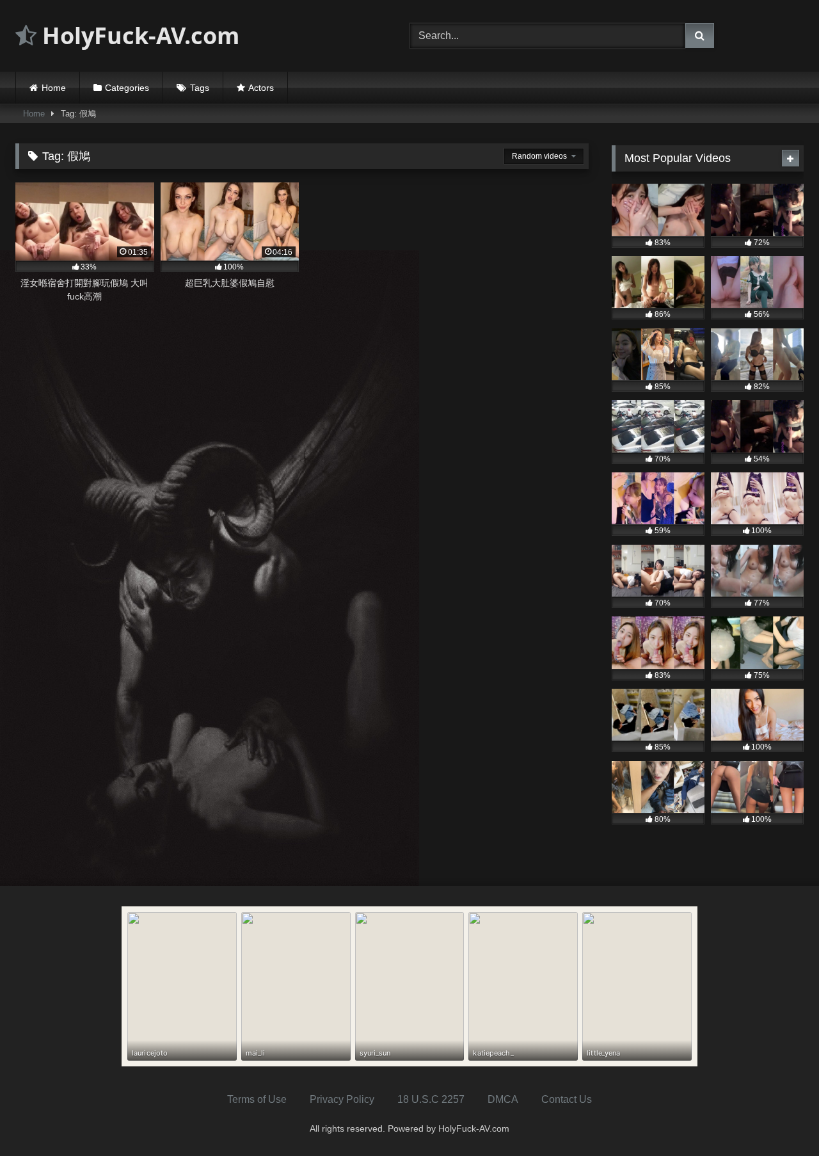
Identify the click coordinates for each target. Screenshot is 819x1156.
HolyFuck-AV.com (137, 35)
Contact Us (566, 1099)
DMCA (503, 1099)
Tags (199, 88)
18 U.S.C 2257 (431, 1099)
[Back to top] (779, 1117)
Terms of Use (257, 1099)
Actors (261, 88)
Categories (127, 88)
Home (54, 88)
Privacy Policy (342, 1099)
